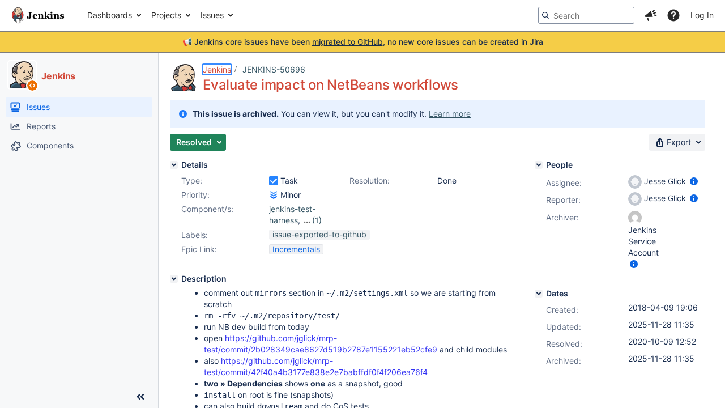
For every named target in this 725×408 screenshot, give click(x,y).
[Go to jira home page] (38, 15)
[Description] (174, 279)
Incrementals (296, 249)
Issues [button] (212, 15)
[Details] (174, 165)
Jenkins (217, 69)
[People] (539, 165)
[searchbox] (586, 15)
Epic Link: (199, 249)
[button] (651, 15)
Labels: (194, 235)
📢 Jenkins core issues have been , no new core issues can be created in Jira (362, 41)
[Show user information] (693, 181)
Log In (702, 15)
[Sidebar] (140, 396)
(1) (317, 220)
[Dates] (539, 294)
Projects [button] (166, 15)
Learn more (450, 113)
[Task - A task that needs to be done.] (273, 180)
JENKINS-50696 (273, 69)
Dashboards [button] (109, 15)
